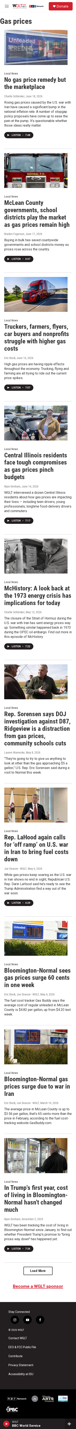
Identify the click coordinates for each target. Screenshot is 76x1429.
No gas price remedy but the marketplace (35, 83)
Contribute (15, 1356)
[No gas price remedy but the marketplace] (36, 47)
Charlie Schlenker (14, 96)
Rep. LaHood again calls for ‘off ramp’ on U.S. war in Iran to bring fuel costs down (36, 848)
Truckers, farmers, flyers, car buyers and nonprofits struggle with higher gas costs (36, 337)
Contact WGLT (17, 1338)
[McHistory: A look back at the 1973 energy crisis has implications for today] (36, 556)
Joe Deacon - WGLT (15, 868)
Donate (62, 6)
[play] (6, 1424)
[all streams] (70, 1424)
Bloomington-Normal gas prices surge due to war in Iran (37, 1086)
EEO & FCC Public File (22, 1347)
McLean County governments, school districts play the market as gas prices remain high (37, 213)
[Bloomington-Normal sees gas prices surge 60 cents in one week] (36, 938)
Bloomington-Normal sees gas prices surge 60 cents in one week (37, 978)
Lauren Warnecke (14, 752)
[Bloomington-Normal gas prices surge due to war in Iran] (36, 1046)
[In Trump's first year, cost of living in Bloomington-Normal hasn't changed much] (36, 1155)
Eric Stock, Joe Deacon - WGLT (21, 994)
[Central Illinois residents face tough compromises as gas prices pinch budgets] (36, 423)
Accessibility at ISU (20, 1374)
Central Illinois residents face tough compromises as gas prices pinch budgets (35, 466)
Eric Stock (9, 358)
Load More (38, 1271)
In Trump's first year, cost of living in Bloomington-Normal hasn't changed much (36, 1198)
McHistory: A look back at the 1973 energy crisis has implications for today (37, 596)
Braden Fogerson (14, 234)
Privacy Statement (20, 1365)
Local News (11, 73)
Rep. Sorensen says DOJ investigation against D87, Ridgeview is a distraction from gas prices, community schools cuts (37, 728)
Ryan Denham (12, 486)
